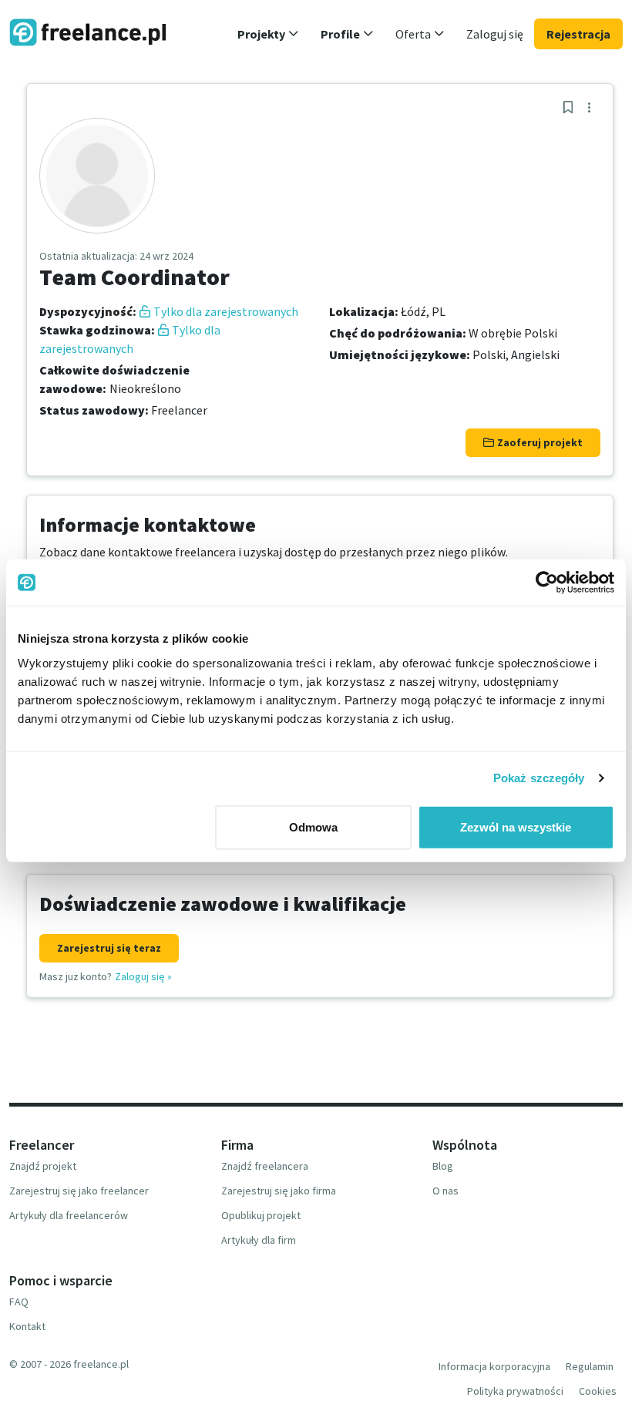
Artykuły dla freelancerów (68, 1215)
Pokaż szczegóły (539, 777)
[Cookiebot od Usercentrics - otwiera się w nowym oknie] (546, 582)
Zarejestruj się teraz (109, 948)
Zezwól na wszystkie (515, 826)
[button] (268, 33)
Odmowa (313, 826)
